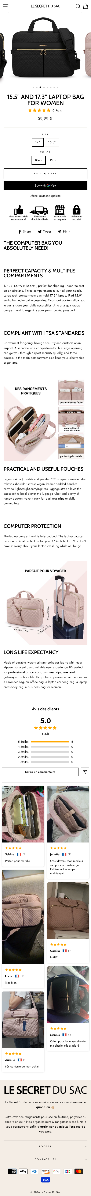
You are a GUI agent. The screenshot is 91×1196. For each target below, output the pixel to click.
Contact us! (45, 1159)
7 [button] (55, 88)
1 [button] (34, 88)
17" (37, 142)
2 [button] (37, 88)
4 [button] (44, 88)
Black (38, 160)
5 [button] (48, 88)
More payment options (45, 196)
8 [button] (58, 88)
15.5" (52, 142)
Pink (53, 160)
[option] (45, 48)
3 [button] (41, 88)
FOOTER (45, 1146)
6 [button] (51, 88)
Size (45, 134)
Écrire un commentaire (40, 772)
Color (45, 152)
